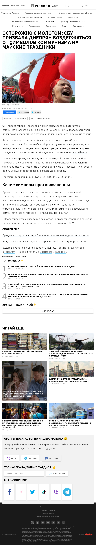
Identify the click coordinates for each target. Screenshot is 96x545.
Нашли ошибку (7, 256)
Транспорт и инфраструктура (72, 21)
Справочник (20, 6)
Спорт (64, 26)
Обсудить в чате (20, 256)
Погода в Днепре (55, 17)
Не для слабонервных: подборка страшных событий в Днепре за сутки (44, 241)
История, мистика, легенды (30, 17)
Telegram (9, 251)
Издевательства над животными (39, 13)
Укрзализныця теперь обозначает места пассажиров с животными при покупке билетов (48, 275)
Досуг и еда (51, 26)
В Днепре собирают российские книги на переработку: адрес (42, 266)
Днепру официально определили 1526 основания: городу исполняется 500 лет (69, 380)
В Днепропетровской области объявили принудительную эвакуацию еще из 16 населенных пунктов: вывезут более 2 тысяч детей (22, 424)
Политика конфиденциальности (48, 516)
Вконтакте (46, 251)
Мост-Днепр (79, 152)
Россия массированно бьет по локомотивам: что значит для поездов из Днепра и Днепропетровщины (70, 423)
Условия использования (48, 507)
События (50, 21)
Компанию (76, 6)
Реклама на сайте (48, 513)
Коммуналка (17, 26)
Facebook (60, 251)
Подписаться (59, 474)
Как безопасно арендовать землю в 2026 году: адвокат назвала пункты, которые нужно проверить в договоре (48, 295)
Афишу (66, 6)
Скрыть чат (48, 311)
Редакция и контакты (48, 510)
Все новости (78, 26)
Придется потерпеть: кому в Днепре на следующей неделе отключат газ (45, 235)
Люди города (34, 26)
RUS (86, 6)
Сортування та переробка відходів (26, 21)
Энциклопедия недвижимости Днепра (75, 13)
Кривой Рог (73, 17)
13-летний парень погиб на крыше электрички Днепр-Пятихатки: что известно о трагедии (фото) (46, 285)
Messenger (53, 458)
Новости (5, 6)
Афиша (12, 6)
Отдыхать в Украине (10, 13)
